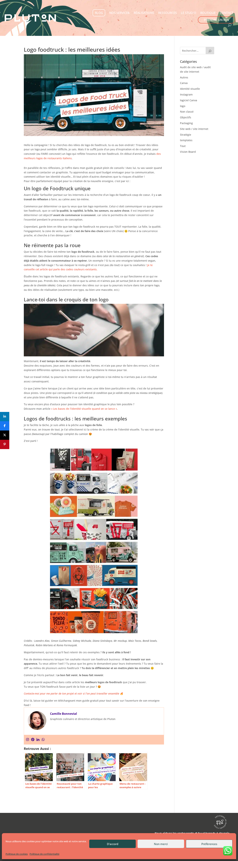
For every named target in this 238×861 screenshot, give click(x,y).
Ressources (167, 13)
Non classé (187, 111)
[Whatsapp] (43, 740)
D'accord (112, 844)
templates (186, 140)
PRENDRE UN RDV (216, 20)
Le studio (188, 13)
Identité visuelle (190, 88)
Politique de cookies (17, 854)
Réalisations (144, 13)
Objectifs (185, 117)
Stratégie (185, 134)
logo (182, 106)
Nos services (119, 13)
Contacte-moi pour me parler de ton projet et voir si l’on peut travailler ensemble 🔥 (73, 693)
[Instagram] (27, 740)
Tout (183, 146)
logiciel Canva (188, 100)
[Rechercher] (210, 50)
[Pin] (4, 444)
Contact (226, 13)
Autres (184, 77)
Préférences (209, 844)
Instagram (186, 94)
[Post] (4, 435)
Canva (184, 83)
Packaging (186, 123)
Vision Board (188, 151)
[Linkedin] (38, 740)
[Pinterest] (32, 740)
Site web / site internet (194, 129)
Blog (99, 13)
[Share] (4, 416)
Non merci (161, 844)
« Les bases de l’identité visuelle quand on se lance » (84, 408)
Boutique (208, 13)
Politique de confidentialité (44, 854)
